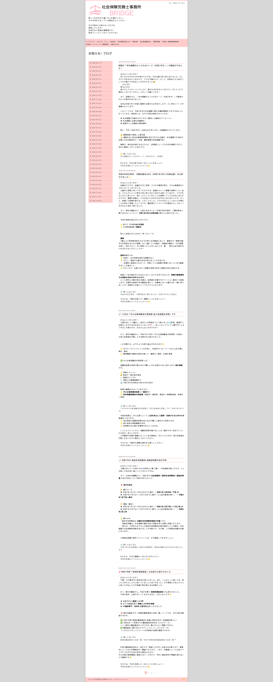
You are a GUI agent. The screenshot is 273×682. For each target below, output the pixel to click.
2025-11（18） (97, 99)
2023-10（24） (97, 201)
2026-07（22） (97, 67)
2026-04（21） (97, 79)
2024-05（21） (97, 172)
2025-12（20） (97, 95)
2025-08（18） (97, 111)
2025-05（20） (97, 124)
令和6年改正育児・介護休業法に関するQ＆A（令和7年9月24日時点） (149, 294)
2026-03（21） (97, 83)
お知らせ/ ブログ (102, 42)
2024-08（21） (97, 160)
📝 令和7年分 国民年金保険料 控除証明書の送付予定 (142, 460)
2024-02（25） (97, 184)
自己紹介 (113, 42)
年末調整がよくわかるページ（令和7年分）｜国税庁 (141, 156)
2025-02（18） (97, 136)
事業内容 (135, 42)
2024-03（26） (97, 180)
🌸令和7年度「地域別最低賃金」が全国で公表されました (144, 571)
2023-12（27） (97, 192)
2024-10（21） (97, 152)
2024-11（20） (97, 148)
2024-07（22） (97, 164)
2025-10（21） (97, 103)
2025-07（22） (97, 115)
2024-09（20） (97, 156)
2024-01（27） (97, 188)
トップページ (90, 42)
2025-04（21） (97, 128)
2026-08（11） (97, 63)
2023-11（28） (97, 197)
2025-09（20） (97, 107)
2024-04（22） (97, 176)
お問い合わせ (115, 44)
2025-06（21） (97, 120)
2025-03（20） (97, 132)
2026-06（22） (97, 71)
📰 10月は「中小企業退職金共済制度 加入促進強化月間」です (147, 314)
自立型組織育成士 (145, 42)
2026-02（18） (97, 87)
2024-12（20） (97, 144)
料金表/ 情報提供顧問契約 (170, 42)
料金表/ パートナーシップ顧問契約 (97, 44)
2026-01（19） (97, 91)
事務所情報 (156, 42)
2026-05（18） (97, 75)
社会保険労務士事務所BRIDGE (102, 679)
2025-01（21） (97, 140)
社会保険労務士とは (124, 42)
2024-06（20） (97, 168)
